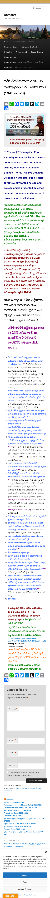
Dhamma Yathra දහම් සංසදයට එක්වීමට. (18, 62)
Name (12, 740)
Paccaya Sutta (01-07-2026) (14, 829)
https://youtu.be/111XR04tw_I (19, 510)
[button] (46, 851)
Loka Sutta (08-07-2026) (13, 815)
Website (11, 765)
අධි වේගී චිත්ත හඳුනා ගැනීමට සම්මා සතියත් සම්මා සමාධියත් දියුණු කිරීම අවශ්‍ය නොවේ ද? (26, 546)
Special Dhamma (37, 52)
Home (6, 42)
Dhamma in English (11, 47)
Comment (12, 709)
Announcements (21, 52)
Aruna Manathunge (11, 843)
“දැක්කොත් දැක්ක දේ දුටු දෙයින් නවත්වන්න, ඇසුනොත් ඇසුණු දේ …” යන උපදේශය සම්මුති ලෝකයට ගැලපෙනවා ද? (27, 440)
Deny (25, 882)
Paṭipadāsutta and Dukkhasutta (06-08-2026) (21, 807)
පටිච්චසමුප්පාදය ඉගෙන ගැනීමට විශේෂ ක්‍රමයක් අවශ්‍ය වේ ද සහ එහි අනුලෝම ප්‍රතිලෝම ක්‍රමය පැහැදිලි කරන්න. (26, 585)
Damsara (10, 14)
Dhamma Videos (10, 57)
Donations (8, 67)
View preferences (25, 889)
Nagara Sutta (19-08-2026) (14, 802)
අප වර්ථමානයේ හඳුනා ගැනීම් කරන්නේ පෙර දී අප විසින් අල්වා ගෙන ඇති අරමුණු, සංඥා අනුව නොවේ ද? (26, 526)
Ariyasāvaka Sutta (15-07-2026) (16, 813)
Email (12, 753)
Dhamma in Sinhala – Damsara (23, 42)
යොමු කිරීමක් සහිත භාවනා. (24, 67)
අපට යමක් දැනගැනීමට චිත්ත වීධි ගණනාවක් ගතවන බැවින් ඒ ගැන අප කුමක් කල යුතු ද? (27, 466)
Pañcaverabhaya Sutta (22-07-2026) (17, 810)
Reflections (8, 52)
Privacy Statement (30, 895)
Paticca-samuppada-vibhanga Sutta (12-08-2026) (23, 805)
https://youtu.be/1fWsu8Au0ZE (19, 500)
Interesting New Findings (30, 47)
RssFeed (9, 799)
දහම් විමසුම (39, 62)
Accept (25, 875)
